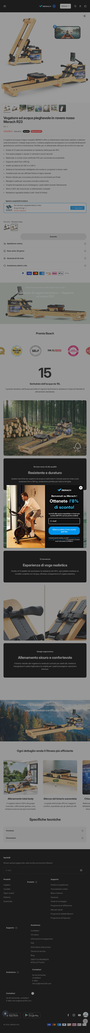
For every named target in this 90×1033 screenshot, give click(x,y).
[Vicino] (80, 487)
